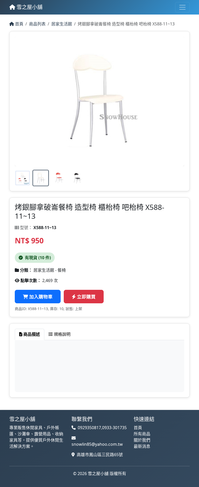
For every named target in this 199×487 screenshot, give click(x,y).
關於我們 (142, 440)
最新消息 (142, 446)
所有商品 (142, 434)
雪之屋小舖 (28, 7)
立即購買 (86, 296)
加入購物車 (40, 296)
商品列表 (37, 24)
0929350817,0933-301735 (102, 427)
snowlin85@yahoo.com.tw (97, 444)
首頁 (18, 24)
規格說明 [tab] (61, 334)
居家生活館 (61, 24)
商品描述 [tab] (31, 334)
